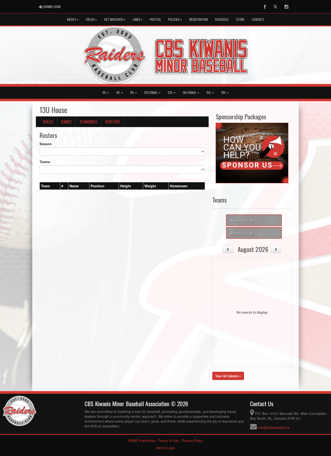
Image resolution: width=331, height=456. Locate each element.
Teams (44, 161)
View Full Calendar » (228, 375)
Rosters (112, 122)
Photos (155, 19)
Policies (174, 19)
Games (66, 122)
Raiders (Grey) (242, 233)
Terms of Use (168, 440)
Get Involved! (113, 19)
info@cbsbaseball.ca (274, 427)
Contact (258, 19)
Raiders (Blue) (242, 220)
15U (209, 92)
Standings (88, 122)
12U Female (151, 92)
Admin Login (165, 447)
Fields (90, 19)
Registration (198, 19)
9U (118, 92)
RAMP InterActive (141, 440)
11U (132, 92)
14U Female (190, 92)
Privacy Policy (192, 440)
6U (104, 92)
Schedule (222, 19)
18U (223, 92)
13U (170, 92)
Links (136, 19)
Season (45, 143)
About (71, 19)
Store (240, 19)
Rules (48, 122)
